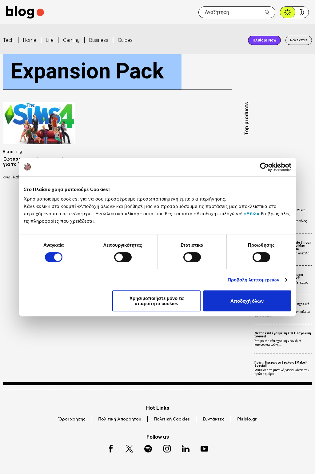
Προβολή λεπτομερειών (254, 279)
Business (98, 40)
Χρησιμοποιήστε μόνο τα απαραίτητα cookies (157, 301)
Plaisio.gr (247, 419)
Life (50, 40)
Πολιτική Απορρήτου (119, 419)
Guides (125, 40)
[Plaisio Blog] (25, 12)
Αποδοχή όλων (247, 301)
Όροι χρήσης (72, 419)
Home (29, 40)
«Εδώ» (252, 213)
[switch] (123, 257)
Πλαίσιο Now (264, 40)
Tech (8, 40)
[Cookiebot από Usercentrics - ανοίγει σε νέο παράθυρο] (264, 167)
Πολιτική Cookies (172, 419)
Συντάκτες (213, 419)
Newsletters (298, 40)
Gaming (71, 40)
